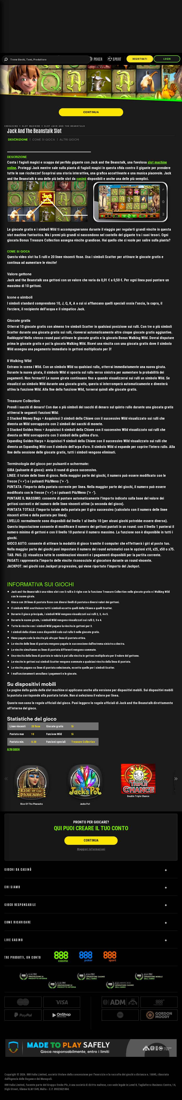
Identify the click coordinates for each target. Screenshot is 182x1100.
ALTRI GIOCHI (69, 139)
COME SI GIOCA (43, 139)
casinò (81, 178)
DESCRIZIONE (18, 139)
